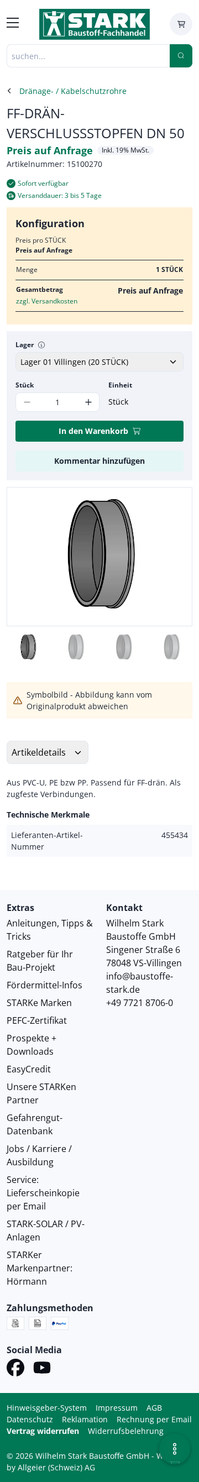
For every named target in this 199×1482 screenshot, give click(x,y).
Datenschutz (30, 1419)
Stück (24, 385)
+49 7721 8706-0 (139, 1003)
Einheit (120, 385)
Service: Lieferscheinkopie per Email (43, 1193)
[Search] (181, 55)
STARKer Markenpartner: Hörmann (39, 1268)
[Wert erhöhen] (88, 402)
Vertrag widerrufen (43, 1431)
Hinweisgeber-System (47, 1407)
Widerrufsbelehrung (126, 1431)
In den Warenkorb (93, 431)
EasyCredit (29, 1069)
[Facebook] (15, 1369)
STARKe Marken (39, 1003)
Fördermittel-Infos (44, 985)
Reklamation (85, 1419)
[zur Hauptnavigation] (13, 24)
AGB (154, 1407)
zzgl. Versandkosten (46, 301)
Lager (24, 344)
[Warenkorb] (181, 24)
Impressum (117, 1407)
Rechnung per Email (154, 1419)
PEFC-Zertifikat (37, 1020)
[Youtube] (42, 1369)
